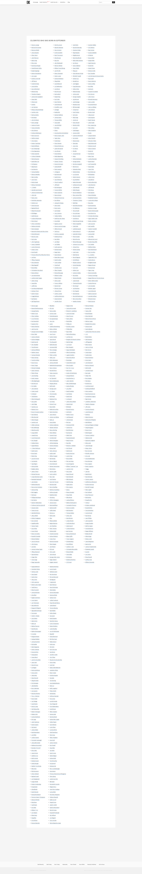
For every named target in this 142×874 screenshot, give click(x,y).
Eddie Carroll (53, 799)
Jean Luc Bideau (92, 107)
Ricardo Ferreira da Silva (56, 660)
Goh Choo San (53, 649)
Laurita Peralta (53, 701)
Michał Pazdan (88, 313)
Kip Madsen (34, 299)
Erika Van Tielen (92, 141)
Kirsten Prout (53, 404)
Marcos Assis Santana (36, 487)
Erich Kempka (34, 683)
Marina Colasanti (89, 365)
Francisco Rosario (89, 409)
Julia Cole (33, 195)
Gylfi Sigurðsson (35, 301)
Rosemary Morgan (35, 65)
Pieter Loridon (53, 355)
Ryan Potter (69, 331)
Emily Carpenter (35, 153)
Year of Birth (82, 864)
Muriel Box (75, 275)
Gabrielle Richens (35, 513)
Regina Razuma (53, 523)
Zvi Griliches (34, 820)
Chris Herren (91, 94)
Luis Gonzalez (91, 286)
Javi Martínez (76, 288)
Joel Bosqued (69, 417)
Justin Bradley (53, 628)
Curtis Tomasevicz (54, 623)
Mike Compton (53, 711)
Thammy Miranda (77, 283)
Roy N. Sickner (53, 368)
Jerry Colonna (57, 213)
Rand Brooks (34, 628)
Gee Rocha (52, 652)
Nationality (65, 864)
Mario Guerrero (35, 135)
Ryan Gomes (91, 50)
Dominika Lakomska (36, 200)
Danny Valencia (92, 81)
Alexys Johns (88, 448)
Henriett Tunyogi (89, 487)
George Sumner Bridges (37, 331)
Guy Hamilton (76, 179)
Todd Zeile (75, 226)
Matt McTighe (69, 342)
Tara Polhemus (58, 179)
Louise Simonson (35, 247)
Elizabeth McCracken (90, 324)
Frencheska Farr (89, 528)
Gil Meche (90, 55)
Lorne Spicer (34, 600)
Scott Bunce (76, 218)
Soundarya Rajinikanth (37, 288)
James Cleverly (53, 742)
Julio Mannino (91, 185)
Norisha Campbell (77, 164)
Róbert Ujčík (69, 536)
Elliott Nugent (88, 432)
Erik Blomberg (69, 541)
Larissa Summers (77, 197)
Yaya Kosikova (34, 554)
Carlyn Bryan (88, 352)
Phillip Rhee (69, 329)
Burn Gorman (88, 451)
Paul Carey (52, 735)
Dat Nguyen (52, 579)
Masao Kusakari (70, 492)
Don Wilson (57, 200)
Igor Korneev (69, 531)
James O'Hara (34, 471)
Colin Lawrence (35, 582)
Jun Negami (53, 818)
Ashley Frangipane (36, 518)
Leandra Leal (34, 422)
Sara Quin (52, 616)
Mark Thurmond (58, 55)
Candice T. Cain (70, 546)
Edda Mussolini (35, 430)
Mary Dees (90, 203)
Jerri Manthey (53, 526)
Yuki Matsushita (35, 709)
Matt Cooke (52, 515)
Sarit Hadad (57, 210)
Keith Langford (53, 688)
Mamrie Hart (57, 286)
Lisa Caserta (34, 691)
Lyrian (51, 324)
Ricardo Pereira (70, 409)
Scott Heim (75, 45)
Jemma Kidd (91, 234)
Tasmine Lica (34, 407)
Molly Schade (34, 182)
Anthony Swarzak (54, 696)
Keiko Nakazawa (54, 360)
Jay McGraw (76, 99)
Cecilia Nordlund (70, 523)
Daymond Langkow (90, 440)
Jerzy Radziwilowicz (55, 683)
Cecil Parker (69, 394)
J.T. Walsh (33, 187)
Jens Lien (52, 321)
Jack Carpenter (89, 520)
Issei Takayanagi (35, 148)
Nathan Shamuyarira (71, 502)
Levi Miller (33, 735)
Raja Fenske (88, 399)
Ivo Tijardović (53, 378)
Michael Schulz (92, 299)
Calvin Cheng (34, 280)
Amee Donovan (35, 205)
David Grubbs (57, 260)
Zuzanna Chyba (77, 50)
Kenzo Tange (34, 365)
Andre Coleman (35, 649)
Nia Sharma (69, 432)
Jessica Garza (53, 502)
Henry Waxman (35, 262)
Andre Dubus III (76, 231)
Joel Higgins (76, 83)
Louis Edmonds (92, 291)
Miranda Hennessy (92, 99)
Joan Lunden (91, 102)
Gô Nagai (56, 109)
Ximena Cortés (91, 70)
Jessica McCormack (71, 308)
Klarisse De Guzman (36, 47)
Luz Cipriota (76, 174)
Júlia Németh (76, 187)
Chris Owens (34, 141)
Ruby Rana (34, 802)
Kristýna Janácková (90, 505)
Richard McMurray (58, 146)
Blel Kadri (52, 781)
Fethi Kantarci (88, 339)
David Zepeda (53, 618)
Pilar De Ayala (76, 236)
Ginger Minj (34, 557)
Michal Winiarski (35, 234)
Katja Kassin (34, 166)
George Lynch (53, 388)
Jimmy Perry (76, 247)
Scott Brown (53, 709)
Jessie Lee (75, 120)
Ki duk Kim (90, 65)
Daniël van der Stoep (59, 218)
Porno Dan (52, 698)
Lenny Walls (53, 792)
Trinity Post (75, 109)
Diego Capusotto (35, 562)
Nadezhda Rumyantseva (56, 365)
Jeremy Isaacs (57, 117)
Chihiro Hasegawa (54, 500)
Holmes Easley (76, 249)
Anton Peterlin (91, 138)
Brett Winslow (69, 430)
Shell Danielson (54, 732)
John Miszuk (53, 554)
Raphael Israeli (35, 776)
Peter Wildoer (53, 432)
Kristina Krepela (54, 675)
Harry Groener (58, 50)
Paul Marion (91, 153)
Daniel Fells (69, 396)
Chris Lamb (52, 552)
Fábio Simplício (92, 130)
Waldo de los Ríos (54, 409)
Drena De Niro (34, 652)
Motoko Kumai (35, 761)
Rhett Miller (69, 321)
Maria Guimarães (92, 273)
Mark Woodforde (77, 58)
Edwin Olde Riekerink (55, 667)
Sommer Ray (88, 308)
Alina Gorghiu (69, 365)
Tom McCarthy (53, 761)
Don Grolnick (34, 520)
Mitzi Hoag (75, 117)
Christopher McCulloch (37, 270)
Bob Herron (76, 166)
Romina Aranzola (54, 541)
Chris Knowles (53, 394)
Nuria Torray (34, 362)
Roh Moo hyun (53, 639)
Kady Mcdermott (92, 143)
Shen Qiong (53, 776)
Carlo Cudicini (53, 474)
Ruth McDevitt (69, 476)
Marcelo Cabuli (76, 216)
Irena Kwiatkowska (90, 458)
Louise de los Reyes (93, 200)
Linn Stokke (91, 244)
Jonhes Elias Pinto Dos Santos (92, 331)
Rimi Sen (68, 422)
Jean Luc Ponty (89, 347)
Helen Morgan (34, 419)
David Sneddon (70, 391)
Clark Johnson (53, 451)
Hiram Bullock (57, 153)
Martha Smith (76, 125)
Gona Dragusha (70, 463)
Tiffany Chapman (35, 260)
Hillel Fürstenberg (70, 352)
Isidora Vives (76, 89)
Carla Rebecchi (58, 83)
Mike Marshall (34, 417)
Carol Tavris (34, 179)
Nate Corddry (34, 177)
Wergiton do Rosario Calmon (73, 339)
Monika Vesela (58, 249)
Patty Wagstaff (34, 265)
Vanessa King (34, 489)
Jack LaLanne (91, 223)
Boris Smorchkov (77, 299)
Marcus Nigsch (53, 461)
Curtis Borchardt (89, 386)
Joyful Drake (76, 280)
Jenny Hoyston (35, 52)
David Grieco (57, 177)
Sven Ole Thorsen (54, 482)
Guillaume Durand (77, 185)
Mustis (89, 133)
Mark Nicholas (88, 476)
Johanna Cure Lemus (78, 244)
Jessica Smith (76, 133)
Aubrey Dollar (34, 466)
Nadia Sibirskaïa (77, 182)
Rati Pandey (52, 458)
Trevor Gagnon (70, 539)
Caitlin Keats (53, 510)
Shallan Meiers (35, 443)
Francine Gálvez (35, 360)
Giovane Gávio (34, 508)
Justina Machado (92, 159)
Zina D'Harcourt (89, 495)
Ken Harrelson (53, 574)
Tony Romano (34, 347)
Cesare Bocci (34, 657)
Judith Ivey (34, 286)
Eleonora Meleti (35, 50)
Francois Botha (58, 190)
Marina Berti (57, 94)
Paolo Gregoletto (77, 223)
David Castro (34, 451)
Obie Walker (53, 590)
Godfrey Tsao (88, 559)
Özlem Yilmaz (34, 373)
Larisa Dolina (34, 86)
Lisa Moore (57, 89)
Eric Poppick (76, 291)
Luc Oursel (69, 344)
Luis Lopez (34, 76)
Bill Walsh (68, 407)
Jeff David (56, 185)
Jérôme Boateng (54, 443)
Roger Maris (57, 252)
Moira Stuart (34, 221)
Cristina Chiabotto (35, 156)
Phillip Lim (69, 324)
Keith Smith (88, 368)
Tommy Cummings (92, 275)
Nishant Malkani (35, 539)
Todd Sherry (34, 587)
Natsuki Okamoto (58, 47)
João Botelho (34, 685)
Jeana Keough (88, 445)
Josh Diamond (89, 362)
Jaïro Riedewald (58, 63)
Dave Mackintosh (92, 249)
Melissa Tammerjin (36, 185)
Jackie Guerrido (54, 779)
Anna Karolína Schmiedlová (61, 133)
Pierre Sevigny (53, 350)
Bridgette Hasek (92, 262)
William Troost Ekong (59, 68)
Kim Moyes (34, 117)
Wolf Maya (52, 396)
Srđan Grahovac (35, 425)
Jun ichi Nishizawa (54, 631)
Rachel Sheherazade (93, 210)
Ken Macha (34, 500)
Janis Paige (34, 404)
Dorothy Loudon (70, 326)
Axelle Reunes (34, 216)
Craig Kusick (53, 582)
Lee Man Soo (69, 337)
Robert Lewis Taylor (36, 584)
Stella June (52, 357)
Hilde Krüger (88, 536)
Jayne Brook (53, 339)
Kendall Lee (76, 81)
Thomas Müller (58, 120)
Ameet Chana (91, 68)
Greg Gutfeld (34, 432)
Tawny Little (88, 311)
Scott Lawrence (58, 247)
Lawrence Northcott (78, 135)
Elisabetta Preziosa (93, 197)
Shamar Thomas (58, 161)
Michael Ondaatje (35, 368)
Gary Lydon (34, 401)
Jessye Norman (76, 153)
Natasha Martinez (54, 566)
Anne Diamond (53, 463)
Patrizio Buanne (35, 159)
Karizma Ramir (53, 717)
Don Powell (52, 745)
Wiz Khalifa (34, 644)
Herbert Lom (34, 203)
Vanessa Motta (53, 595)
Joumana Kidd (53, 347)
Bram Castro (57, 208)
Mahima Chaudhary (54, 489)
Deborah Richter (35, 799)
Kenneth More (53, 370)
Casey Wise (34, 283)
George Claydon (77, 96)
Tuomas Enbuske (35, 355)
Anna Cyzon (88, 360)
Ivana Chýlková (76, 65)
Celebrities (62, 2)
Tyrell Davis (34, 805)
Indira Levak (57, 280)
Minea (55, 130)
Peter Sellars (91, 128)
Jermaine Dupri (89, 370)
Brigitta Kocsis (76, 55)
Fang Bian (33, 818)
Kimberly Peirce (58, 236)
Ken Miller (90, 86)
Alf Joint (52, 308)
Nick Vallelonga (35, 427)
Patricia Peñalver (89, 305)
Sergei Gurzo (53, 802)
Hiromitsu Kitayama (55, 794)
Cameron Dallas (77, 273)
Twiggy (87, 469)
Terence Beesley (54, 608)
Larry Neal (68, 388)
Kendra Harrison (70, 453)
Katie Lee (33, 623)
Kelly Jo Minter (53, 329)
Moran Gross (88, 430)
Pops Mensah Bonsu (55, 603)
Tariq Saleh (57, 122)
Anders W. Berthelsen (71, 373)
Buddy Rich (57, 112)
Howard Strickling (58, 159)
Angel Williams (35, 445)
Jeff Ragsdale (88, 342)
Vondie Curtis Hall (35, 78)
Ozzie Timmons (35, 370)
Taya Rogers (34, 463)
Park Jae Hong (69, 461)
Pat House (33, 495)
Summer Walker (92, 45)
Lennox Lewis (53, 313)
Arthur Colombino (35, 223)
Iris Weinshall (53, 438)
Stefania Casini (53, 571)
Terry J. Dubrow (35, 696)
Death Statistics (43, 2)
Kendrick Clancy (54, 621)
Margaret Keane (35, 636)
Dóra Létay (34, 750)
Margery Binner (53, 383)
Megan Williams (89, 531)
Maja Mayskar (76, 52)
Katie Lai (52, 419)
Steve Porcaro (69, 316)
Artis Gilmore (34, 130)
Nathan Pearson (35, 626)
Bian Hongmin (69, 347)
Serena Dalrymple (54, 592)
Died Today (49, 864)
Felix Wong (91, 190)
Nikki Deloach (69, 479)
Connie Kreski (88, 513)
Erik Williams (76, 260)
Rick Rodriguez (58, 187)
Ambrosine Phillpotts (90, 419)
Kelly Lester (88, 443)
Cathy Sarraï (91, 115)
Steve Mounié (34, 678)
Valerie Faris (34, 621)
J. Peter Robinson (35, 448)
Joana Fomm (34, 753)
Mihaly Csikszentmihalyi (37, 109)
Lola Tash (52, 665)
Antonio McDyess (54, 445)
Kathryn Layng (88, 321)
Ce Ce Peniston (35, 318)
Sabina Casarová (92, 293)
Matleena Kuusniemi (36, 745)
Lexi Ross (33, 257)
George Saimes (76, 161)
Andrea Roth (53, 758)
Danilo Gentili (53, 508)
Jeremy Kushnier (35, 641)
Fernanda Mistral (92, 104)
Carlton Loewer (58, 293)
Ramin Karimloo (54, 412)
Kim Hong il (75, 286)
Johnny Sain (76, 94)
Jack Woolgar (76, 102)
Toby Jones (34, 579)
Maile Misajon (76, 190)
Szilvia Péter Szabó (54, 719)
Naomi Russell (69, 474)
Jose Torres (52, 334)
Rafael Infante (57, 278)
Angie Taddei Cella (92, 218)
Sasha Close (34, 577)
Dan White (57, 239)
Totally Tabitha (58, 216)
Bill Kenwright (76, 107)
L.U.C (86, 334)
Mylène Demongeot (36, 631)
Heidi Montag (69, 482)
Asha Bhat (33, 595)
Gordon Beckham (35, 717)
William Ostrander (89, 562)
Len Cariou (88, 554)
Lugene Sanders (70, 355)
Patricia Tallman (58, 65)
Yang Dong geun (89, 427)
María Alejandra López (55, 823)
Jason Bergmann (89, 541)
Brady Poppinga (35, 70)
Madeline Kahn (53, 495)
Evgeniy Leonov (58, 223)
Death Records (54, 2)
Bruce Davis (34, 453)
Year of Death (73, 864)
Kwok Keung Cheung (78, 221)
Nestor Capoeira (89, 466)
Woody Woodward (36, 794)
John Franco (91, 96)
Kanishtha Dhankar (77, 205)
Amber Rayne (53, 722)
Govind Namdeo (77, 265)
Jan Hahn (52, 750)
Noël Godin (52, 386)
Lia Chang (52, 401)
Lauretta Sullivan (92, 296)
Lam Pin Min (57, 70)
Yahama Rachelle (77, 278)
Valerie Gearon (76, 177)
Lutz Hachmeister (35, 275)
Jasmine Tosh (69, 469)
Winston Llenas (58, 288)
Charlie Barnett (58, 104)
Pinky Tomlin (53, 691)
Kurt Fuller (57, 99)
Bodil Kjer (75, 203)
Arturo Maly (53, 662)
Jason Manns (53, 414)
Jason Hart (34, 662)
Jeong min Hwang (58, 203)
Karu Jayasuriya (92, 125)
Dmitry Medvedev (77, 159)
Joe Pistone (52, 546)
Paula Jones (34, 197)
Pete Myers (88, 381)
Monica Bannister (92, 182)
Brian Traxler (53, 673)
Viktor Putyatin (58, 270)
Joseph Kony (34, 435)
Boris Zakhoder (35, 688)
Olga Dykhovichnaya (36, 610)
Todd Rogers (76, 130)
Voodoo (33, 104)
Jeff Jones (87, 407)
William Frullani (58, 275)
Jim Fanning (53, 680)
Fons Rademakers (54, 706)
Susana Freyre (53, 435)
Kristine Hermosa (89, 484)
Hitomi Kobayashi (35, 399)
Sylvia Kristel (69, 404)
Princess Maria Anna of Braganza (58, 774)
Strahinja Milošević (90, 388)
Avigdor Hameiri (54, 562)
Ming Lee (75, 70)
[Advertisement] (71, 19)
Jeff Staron (34, 81)
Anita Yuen (52, 644)
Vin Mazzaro (34, 164)
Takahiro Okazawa (89, 404)
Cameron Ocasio (35, 125)
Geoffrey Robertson (59, 296)
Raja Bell (52, 634)
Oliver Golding (34, 316)
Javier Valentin (70, 381)
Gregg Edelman (35, 296)
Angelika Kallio (35, 523)
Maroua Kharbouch (71, 533)
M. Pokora (75, 148)
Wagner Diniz (69, 305)
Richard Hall (53, 448)
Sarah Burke (34, 704)
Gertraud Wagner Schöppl (91, 425)
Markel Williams (35, 146)
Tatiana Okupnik (54, 797)
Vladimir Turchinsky (36, 766)
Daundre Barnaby (77, 47)
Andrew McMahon (58, 78)
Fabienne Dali (88, 438)
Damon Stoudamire (36, 73)
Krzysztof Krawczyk (54, 812)
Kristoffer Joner (58, 107)
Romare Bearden (35, 823)
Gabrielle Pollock (77, 234)
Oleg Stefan (57, 81)
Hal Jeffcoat (53, 815)
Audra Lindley (91, 83)
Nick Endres (52, 469)
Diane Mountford (70, 357)
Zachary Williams (35, 350)
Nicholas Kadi (53, 484)
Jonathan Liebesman (90, 401)
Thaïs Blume (34, 396)
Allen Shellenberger (71, 383)
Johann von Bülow (54, 417)
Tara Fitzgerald (53, 704)
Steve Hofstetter (92, 195)
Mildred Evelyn (76, 91)
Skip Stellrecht (35, 605)
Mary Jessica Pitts (77, 195)
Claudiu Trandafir (92, 229)
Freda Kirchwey (35, 83)
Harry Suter (69, 471)
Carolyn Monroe (92, 283)
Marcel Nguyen (76, 257)
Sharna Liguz (34, 305)
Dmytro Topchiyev (35, 143)
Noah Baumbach (35, 732)
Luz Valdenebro (58, 86)
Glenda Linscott (92, 146)
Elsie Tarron (88, 350)
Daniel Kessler (34, 792)
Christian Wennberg (93, 216)
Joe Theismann (35, 603)
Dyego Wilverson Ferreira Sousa (96, 278)
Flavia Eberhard (54, 636)
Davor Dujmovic (58, 192)
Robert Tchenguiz (35, 711)
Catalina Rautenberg (55, 326)
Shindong (52, 497)
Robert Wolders (54, 626)
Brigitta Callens (35, 469)
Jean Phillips (88, 518)
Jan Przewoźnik (92, 164)
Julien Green (91, 177)
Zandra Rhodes (70, 386)
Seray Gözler (53, 422)
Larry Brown (57, 151)
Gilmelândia (34, 789)
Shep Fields (69, 495)
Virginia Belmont (35, 566)
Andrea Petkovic (54, 536)
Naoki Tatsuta (91, 120)
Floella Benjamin (54, 316)
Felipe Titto (88, 375)
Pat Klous (87, 414)
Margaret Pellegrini (36, 608)
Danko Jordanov (92, 221)
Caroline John (34, 112)
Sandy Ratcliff (57, 166)
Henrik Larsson (58, 45)
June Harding (34, 375)
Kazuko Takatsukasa (36, 502)
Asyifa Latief (53, 453)
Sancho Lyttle (53, 471)
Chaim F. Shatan (35, 616)
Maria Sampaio (35, 229)
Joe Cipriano (34, 107)
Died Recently (41, 864)
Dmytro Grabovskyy (36, 784)
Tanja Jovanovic (54, 373)
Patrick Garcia (91, 301)
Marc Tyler (52, 476)
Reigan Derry (53, 786)
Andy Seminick (58, 299)
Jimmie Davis (69, 419)
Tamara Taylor (34, 526)
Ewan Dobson (57, 254)
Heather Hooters (77, 301)
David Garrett (34, 342)
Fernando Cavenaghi (36, 740)
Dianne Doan (76, 141)
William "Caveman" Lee (72, 466)
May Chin (56, 60)
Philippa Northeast (36, 497)
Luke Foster (76, 252)
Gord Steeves (53, 724)
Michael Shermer (35, 474)
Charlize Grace (58, 267)
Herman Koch (91, 267)
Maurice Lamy (34, 236)
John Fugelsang (35, 242)
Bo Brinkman (76, 293)
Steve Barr (75, 143)
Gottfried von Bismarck (91, 482)
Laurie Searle (53, 569)
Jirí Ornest (69, 562)
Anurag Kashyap (54, 318)
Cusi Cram (75, 267)
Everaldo (52, 678)
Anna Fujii (52, 740)
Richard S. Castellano (71, 311)
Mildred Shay (34, 91)
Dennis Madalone (77, 192)
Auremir (87, 552)
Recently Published (91, 864)
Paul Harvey (88, 515)
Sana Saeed (34, 574)
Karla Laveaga (34, 122)
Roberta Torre (34, 409)
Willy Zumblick (53, 520)
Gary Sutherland (35, 89)
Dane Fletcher (57, 102)
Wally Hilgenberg (58, 156)
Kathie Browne (53, 344)
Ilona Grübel (91, 58)
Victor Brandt (76, 122)
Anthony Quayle (54, 492)
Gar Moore (75, 63)
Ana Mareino (34, 169)
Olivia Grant (34, 102)
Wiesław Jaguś (91, 288)
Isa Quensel (53, 763)
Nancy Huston (57, 195)
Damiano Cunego (92, 208)
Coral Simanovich (35, 438)
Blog (69, 2)
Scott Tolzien (76, 112)
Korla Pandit (34, 252)
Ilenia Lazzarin (58, 169)
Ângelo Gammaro (35, 597)
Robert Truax (34, 313)
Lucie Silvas (53, 727)
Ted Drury (56, 231)
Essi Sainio (75, 138)
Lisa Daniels (34, 461)
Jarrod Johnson (35, 541)
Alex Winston (69, 518)
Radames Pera (53, 399)
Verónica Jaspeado (59, 234)
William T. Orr (34, 810)
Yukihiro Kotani (35, 138)
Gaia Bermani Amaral (36, 190)
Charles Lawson (89, 479)
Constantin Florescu (71, 505)
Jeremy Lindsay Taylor (36, 549)
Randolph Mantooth (36, 479)
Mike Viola (33, 768)
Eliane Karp (34, 815)
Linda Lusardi (34, 391)
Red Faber (56, 128)
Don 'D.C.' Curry (70, 368)
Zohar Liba (69, 515)
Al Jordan (33, 634)
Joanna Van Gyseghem (37, 96)
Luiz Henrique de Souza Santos (96, 76)
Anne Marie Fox (92, 213)
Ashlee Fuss (76, 78)
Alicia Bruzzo (57, 58)
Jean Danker (34, 482)
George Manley (35, 311)
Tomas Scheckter (35, 128)
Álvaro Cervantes (35, 533)
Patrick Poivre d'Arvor (90, 318)
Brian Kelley (34, 267)
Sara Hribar (34, 528)
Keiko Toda (91, 156)
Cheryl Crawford (58, 182)
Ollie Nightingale (35, 381)
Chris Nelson (91, 47)
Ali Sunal (52, 549)
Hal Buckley (52, 693)
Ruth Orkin (69, 370)
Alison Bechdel (89, 316)
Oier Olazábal (34, 344)
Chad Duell (57, 265)
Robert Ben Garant (59, 257)
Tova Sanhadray (89, 510)
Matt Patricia (76, 254)
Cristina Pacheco (70, 528)
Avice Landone (89, 391)
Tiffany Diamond (35, 552)
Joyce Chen (91, 169)
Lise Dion (33, 546)
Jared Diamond (89, 412)
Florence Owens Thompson (38, 797)
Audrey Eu (90, 89)
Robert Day (34, 456)
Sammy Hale (53, 714)
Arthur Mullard (35, 774)
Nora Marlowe (88, 461)
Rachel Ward (91, 161)
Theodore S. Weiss (77, 200)
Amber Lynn (76, 270)
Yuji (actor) (34, 727)
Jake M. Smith (53, 805)
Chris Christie (53, 820)
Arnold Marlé (53, 352)
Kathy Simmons (89, 417)
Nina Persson (57, 91)
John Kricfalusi (35, 120)
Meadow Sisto (76, 104)
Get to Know (101, 864)
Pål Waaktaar (91, 174)
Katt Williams (88, 422)
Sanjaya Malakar (35, 639)
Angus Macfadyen (70, 350)
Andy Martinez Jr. (70, 378)
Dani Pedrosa (53, 584)
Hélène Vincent (58, 229)
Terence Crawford (89, 435)
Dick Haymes (91, 192)
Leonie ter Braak (70, 313)
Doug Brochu (88, 500)
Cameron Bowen (35, 337)
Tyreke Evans (88, 355)
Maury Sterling (53, 430)
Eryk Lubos (34, 239)
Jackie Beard (53, 605)
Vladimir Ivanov (35, 352)
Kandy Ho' (90, 151)
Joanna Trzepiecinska (90, 546)
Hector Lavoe (57, 76)
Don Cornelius (91, 252)
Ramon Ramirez (35, 326)
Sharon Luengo (35, 45)
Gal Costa (75, 115)
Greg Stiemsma (76, 86)
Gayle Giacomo (92, 63)
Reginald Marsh (35, 208)
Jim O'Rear (52, 657)
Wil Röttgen (34, 213)
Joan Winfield (57, 125)
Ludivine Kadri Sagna (36, 278)
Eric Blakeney (76, 208)
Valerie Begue (53, 755)
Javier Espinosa (35, 722)
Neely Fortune (69, 440)
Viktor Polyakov (53, 737)
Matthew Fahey (92, 247)
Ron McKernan (91, 172)
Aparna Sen (88, 544)
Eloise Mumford (89, 357)
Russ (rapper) (88, 463)
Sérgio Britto (91, 60)
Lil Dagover (57, 172)
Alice (51, 518)
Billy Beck (52, 305)
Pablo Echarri (53, 641)
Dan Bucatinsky (92, 205)
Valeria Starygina (54, 440)
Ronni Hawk (34, 698)
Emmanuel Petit (70, 425)
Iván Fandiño (91, 226)
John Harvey (34, 544)
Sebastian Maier (77, 169)
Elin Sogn (33, 719)
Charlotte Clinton (35, 569)
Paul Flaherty (34, 414)
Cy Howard (69, 399)
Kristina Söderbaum (36, 133)
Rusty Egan (69, 360)
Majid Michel (88, 474)
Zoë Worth (69, 412)
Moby (74, 156)
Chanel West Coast (70, 362)
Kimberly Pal (53, 766)
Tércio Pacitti (76, 210)
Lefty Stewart (91, 231)
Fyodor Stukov (53, 337)
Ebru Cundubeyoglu (55, 768)
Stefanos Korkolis (35, 226)
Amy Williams (69, 544)
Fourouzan (34, 613)
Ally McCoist (69, 451)
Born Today (57, 864)
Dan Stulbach (88, 492)
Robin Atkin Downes (78, 60)
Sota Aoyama (91, 117)
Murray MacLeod (54, 577)
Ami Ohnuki (69, 448)
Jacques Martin (92, 135)
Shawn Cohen (34, 249)
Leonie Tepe (69, 456)
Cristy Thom (53, 539)
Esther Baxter (53, 613)
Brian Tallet (34, 334)
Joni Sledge (34, 701)
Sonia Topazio (53, 331)
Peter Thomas (53, 528)
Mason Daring (34, 357)
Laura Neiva (34, 618)
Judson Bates (34, 730)
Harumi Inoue (34, 665)
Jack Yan (87, 471)
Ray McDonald (57, 174)
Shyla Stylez (91, 166)
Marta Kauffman (54, 505)
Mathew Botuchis (35, 484)
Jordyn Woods (70, 520)
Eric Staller (34, 386)
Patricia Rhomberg (70, 334)
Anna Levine (34, 673)
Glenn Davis (57, 205)
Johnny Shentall (54, 362)
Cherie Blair (69, 554)
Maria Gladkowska (54, 381)
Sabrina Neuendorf (54, 807)
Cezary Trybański (35, 244)
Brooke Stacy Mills (92, 242)
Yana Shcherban (54, 587)
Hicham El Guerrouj (59, 197)
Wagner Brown (91, 265)
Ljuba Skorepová (58, 148)
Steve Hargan (53, 544)
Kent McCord (34, 383)
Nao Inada (87, 373)
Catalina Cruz (34, 755)
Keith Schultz (34, 758)
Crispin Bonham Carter (37, 476)
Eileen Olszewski (58, 73)
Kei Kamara (69, 557)
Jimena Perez (57, 291)
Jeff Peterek (91, 187)
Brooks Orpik (91, 112)
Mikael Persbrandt (35, 210)
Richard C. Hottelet (71, 445)
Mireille (75, 151)
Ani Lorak (87, 456)
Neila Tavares (88, 344)
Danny (67, 489)
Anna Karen (53, 771)
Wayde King (57, 96)
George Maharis (70, 375)
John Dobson (91, 109)
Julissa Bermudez (35, 742)
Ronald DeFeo (88, 508)
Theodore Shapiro (36, 94)
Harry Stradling (53, 487)
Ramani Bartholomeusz (37, 308)
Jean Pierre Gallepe (54, 789)
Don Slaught (34, 440)
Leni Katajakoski (35, 779)
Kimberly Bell (53, 531)
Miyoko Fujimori (77, 262)
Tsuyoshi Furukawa (93, 91)
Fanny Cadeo (53, 311)
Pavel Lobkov (69, 318)
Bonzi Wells (52, 407)
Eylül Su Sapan (89, 526)
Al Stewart (33, 394)
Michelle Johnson (89, 453)
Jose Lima (75, 146)
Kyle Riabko (53, 610)
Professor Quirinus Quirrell (38, 505)
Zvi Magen (33, 667)
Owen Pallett (76, 68)
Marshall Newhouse (78, 296)
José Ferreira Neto (36, 660)
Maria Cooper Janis (59, 135)
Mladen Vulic (34, 714)
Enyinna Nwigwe (35, 339)
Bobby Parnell (88, 533)
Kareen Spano (34, 724)
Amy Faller (52, 748)
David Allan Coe (35, 161)
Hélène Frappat (53, 456)
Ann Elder (33, 807)
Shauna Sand (88, 326)
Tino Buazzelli (53, 342)
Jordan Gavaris (35, 737)
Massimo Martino (35, 693)
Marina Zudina (35, 115)
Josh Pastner (53, 479)
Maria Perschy (76, 239)
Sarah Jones (53, 753)
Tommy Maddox (35, 172)
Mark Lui (52, 685)
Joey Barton (91, 179)
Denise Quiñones (35, 670)
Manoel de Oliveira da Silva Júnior (39, 231)
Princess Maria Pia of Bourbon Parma (40, 254)
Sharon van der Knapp (60, 226)
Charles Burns (91, 260)
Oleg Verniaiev (34, 680)
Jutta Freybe (91, 122)
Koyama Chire (34, 324)
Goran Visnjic (34, 531)
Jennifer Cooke (53, 654)
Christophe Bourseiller (72, 549)
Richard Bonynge (58, 273)
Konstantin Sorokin (54, 784)
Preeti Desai (57, 141)
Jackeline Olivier (54, 670)
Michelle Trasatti (77, 76)
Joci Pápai (56, 242)
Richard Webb (69, 552)
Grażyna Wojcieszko (36, 218)
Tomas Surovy (34, 510)
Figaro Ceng (91, 270)
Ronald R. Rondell (35, 536)
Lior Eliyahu (34, 812)
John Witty (90, 236)
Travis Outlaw (57, 262)
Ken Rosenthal (35, 321)
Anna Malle (57, 221)
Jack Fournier (34, 329)
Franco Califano (58, 283)
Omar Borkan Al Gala (78, 73)
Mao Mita (68, 443)
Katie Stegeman (35, 647)
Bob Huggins (34, 492)
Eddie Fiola (69, 435)
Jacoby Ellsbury (70, 500)
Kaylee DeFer (69, 484)
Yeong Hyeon (34, 654)
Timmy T (87, 502)
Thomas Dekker (70, 513)
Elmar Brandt (88, 557)
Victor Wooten (57, 143)
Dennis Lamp (34, 706)
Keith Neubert (69, 510)
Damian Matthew (58, 115)
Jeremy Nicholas (35, 592)
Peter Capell (88, 489)
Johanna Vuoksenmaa (36, 192)
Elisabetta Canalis (89, 549)
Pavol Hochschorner (90, 394)
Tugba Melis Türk (92, 257)
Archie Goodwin (58, 52)
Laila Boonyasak (77, 229)
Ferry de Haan (76, 213)
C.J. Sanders (91, 254)
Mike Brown (69, 497)
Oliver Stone (34, 55)
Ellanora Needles (35, 174)
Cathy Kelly (34, 675)
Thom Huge (34, 559)
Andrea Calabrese (54, 425)
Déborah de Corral (92, 239)
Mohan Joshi (88, 539)
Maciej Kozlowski (70, 438)
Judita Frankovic (54, 600)
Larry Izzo (75, 128)
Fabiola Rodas (76, 172)
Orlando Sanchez (54, 533)
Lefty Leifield (34, 515)
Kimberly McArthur (71, 559)
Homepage (35, 2)
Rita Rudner (88, 497)
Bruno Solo (52, 375)
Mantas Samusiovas (54, 466)
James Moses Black (71, 401)
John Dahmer (34, 388)
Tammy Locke (34, 571)
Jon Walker (57, 244)
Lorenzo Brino (53, 730)
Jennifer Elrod (58, 301)
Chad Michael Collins (36, 68)
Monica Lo (52, 513)
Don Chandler (91, 73)
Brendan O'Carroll (35, 748)
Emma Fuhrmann (58, 164)
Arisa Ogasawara (35, 151)
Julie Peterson (35, 58)
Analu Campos (35, 378)
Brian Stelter (69, 458)
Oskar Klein (34, 99)
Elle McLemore (35, 771)
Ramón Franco (70, 414)
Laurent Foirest (35, 458)
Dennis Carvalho (70, 508)
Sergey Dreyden (89, 523)
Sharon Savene (92, 148)
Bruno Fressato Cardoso (37, 412)
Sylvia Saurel (69, 526)
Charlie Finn (69, 427)
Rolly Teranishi (35, 590)
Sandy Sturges (35, 763)
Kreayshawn (34, 786)
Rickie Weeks (88, 337)
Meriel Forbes (53, 810)
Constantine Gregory (90, 396)
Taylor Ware (57, 138)
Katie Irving (34, 60)
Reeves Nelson (35, 273)
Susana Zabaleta (92, 52)
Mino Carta (34, 63)
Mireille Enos (88, 383)
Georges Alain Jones (55, 557)
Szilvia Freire (53, 597)
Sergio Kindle (34, 781)
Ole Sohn (52, 647)
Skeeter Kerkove (54, 427)
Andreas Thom (35, 291)
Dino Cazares (69, 487)
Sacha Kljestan (89, 329)
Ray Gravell (91, 78)
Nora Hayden (88, 378)
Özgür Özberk (53, 559)
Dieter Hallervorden (93, 280)
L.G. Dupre (52, 391)
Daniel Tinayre (35, 293)
